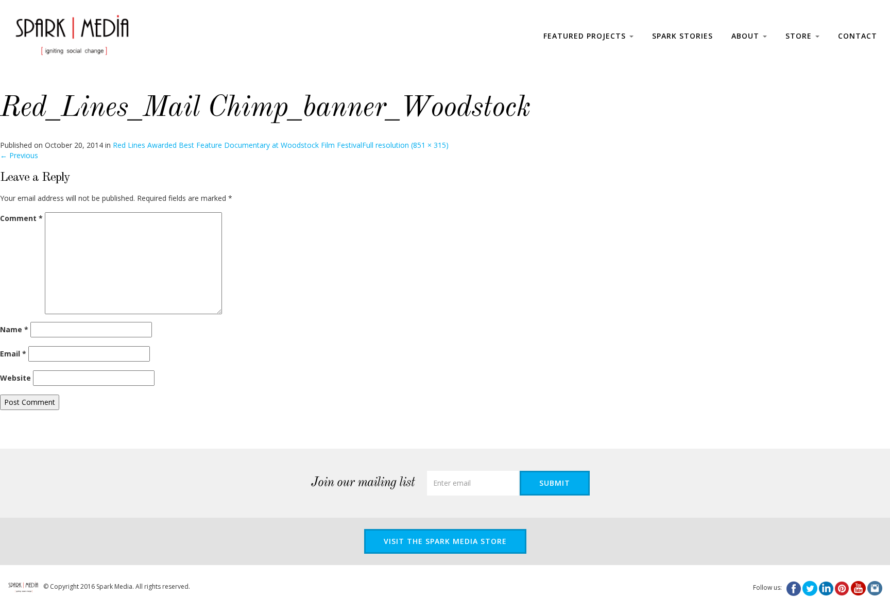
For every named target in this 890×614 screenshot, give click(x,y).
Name (14, 329)
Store (799, 36)
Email (13, 354)
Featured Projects (585, 36)
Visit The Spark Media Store (445, 541)
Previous (19, 155)
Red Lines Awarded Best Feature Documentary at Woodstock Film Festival (237, 145)
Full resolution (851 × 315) (405, 145)
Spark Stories (682, 36)
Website (15, 378)
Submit (554, 483)
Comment (21, 218)
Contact (857, 36)
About (746, 36)
